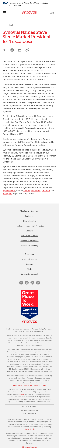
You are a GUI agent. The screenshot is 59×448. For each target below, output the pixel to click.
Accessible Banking (29, 245)
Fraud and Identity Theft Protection (29, 225)
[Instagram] (27, 283)
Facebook (35, 190)
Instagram (7, 193)
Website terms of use (30, 240)
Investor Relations (29, 259)
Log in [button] (52, 12)
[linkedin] (38, 283)
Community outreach (29, 274)
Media (29, 269)
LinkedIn (46, 190)
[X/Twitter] (32, 283)
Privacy (29, 230)
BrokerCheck (29, 429)
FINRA (21, 394)
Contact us (29, 216)
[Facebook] (21, 283)
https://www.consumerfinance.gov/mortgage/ (29, 385)
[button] (27, 50)
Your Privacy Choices (29, 235)
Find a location (29, 221)
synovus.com (9, 190)
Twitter (26, 190)
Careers (29, 264)
